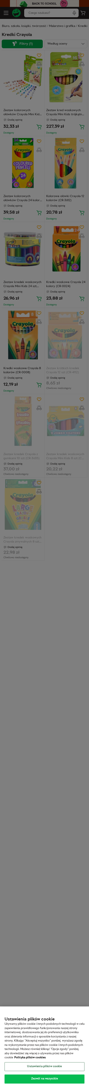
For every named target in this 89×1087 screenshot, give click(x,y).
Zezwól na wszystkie (44, 1079)
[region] (44, 1046)
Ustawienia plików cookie (44, 1066)
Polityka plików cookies (30, 1057)
